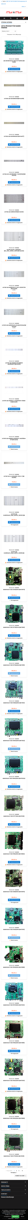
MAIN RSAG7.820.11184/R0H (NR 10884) (14, 854)
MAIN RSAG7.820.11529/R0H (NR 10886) (14, 967)
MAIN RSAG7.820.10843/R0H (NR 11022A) (14, 778)
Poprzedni (8, 1170)
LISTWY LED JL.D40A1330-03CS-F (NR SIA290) (14, 476)
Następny (14, 1172)
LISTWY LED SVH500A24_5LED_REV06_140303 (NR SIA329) (14, 515)
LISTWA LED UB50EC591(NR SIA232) (14, 212)
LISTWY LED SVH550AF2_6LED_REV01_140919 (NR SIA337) (14, 553)
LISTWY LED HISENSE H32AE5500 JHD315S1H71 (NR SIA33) (14, 363)
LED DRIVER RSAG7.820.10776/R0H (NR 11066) (14, 61)
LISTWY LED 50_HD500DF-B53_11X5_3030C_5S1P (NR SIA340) (14, 250)
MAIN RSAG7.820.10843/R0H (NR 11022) (14, 740)
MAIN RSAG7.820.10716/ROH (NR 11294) (14, 627)
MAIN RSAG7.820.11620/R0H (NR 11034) (14, 1080)
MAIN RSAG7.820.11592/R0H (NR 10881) (14, 1043)
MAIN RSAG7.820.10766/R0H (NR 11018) (14, 665)
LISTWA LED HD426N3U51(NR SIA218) (14, 98)
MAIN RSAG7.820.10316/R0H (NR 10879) (14, 589)
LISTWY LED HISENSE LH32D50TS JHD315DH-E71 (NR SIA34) (14, 439)
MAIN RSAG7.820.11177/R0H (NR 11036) (14, 816)
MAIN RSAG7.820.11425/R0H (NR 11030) (14, 929)
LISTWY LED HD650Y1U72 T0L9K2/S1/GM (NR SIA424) (14, 325)
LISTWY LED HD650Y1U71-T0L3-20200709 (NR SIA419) (14, 288)
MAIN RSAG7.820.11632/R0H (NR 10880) (14, 1118)
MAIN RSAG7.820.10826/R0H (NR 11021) (14, 703)
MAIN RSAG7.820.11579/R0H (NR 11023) (14, 1005)
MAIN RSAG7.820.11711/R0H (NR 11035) (14, 1156)
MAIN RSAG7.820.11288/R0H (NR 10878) (14, 891)
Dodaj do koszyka (14, 69)
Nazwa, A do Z (9, 31)
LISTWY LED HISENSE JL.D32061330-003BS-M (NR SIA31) (14, 401)
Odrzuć (17, 1218)
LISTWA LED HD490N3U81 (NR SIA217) (14, 136)
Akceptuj (15, 1216)
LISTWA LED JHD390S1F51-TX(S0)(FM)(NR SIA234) (14, 174)
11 (22, 1170)
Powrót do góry (20, 1175)
